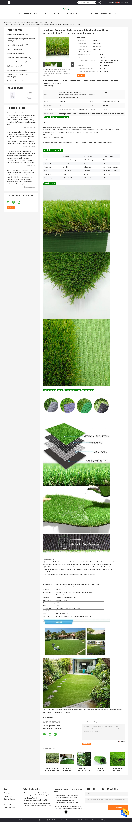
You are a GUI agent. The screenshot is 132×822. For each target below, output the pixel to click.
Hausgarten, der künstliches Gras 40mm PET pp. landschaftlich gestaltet (117, 769)
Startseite (7, 22)
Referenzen (113, 2)
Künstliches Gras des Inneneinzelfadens (56, 712)
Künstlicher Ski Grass (14, 53)
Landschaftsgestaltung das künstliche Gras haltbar (104, 709)
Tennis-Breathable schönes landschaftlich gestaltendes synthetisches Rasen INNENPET (101, 769)
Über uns (46, 14)
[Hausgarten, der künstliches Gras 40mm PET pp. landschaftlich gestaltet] (117, 759)
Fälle (116, 14)
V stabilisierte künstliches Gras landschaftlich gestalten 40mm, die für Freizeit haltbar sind (84, 769)
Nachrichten (106, 14)
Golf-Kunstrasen (13, 66)
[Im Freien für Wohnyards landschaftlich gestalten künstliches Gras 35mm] (67, 759)
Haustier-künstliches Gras (16, 45)
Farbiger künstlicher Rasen (16, 70)
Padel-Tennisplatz (13, 49)
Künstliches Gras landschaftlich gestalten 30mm (70, 709)
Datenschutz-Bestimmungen (29, 820)
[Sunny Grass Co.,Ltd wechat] (20, 202)
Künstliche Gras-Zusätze (16, 81)
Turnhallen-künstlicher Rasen (17, 58)
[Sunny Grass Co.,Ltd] (66, 9)
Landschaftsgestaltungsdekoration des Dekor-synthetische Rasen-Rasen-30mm (68, 807)
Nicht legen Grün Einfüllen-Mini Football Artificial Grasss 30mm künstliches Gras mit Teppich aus (37, 805)
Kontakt (80, 75)
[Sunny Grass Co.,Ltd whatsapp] (14, 202)
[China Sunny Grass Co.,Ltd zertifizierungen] (12, 95)
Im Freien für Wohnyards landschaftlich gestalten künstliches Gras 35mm (67, 769)
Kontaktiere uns (91, 14)
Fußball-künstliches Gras (15, 34)
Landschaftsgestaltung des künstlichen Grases (36, 22)
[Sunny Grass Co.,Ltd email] (9, 202)
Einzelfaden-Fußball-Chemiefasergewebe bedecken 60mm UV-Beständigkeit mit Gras (36, 799)
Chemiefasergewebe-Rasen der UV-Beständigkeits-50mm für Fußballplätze (37, 794)
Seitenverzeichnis (10, 808)
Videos (36, 14)
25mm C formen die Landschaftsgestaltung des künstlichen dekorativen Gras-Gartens (52, 769)
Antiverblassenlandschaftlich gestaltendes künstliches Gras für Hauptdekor (66, 802)
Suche (98, 2)
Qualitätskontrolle (73, 14)
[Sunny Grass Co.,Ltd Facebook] (9, 2)
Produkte (27, 14)
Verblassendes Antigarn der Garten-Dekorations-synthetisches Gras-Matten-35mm (67, 796)
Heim (18, 14)
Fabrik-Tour (57, 14)
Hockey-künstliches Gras (16, 62)
